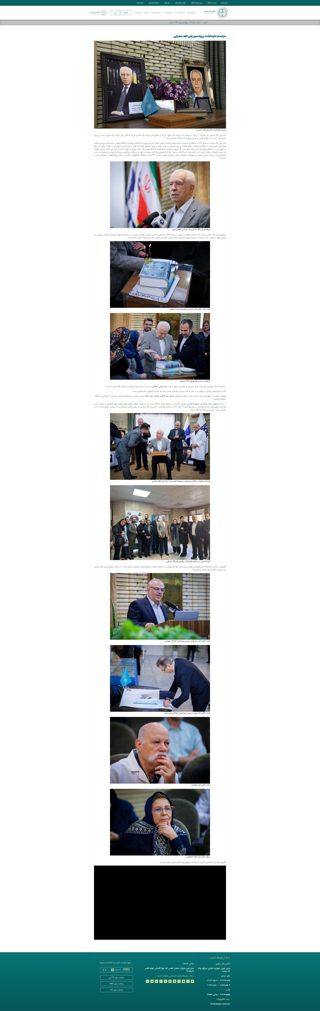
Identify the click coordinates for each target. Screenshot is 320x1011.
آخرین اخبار (224, 3)
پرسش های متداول (196, 3)
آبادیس (223, 567)
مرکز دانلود (167, 3)
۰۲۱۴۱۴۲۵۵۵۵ (224, 994)
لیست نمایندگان (211, 3)
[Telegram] (174, 981)
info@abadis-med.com (220, 1004)
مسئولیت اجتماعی (153, 3)
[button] (125, 12)
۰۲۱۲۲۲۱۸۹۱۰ (211, 985)
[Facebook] (192, 981)
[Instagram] (165, 981)
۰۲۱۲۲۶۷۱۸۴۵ (224, 980)
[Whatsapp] (179, 981)
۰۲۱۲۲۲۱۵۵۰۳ (224, 985)
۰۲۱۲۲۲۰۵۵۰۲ (211, 980)
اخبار (206, 22)
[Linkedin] (170, 981)
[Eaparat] (156, 981)
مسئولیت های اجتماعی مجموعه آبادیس (203, 404)
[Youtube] (183, 981)
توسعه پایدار (140, 3)
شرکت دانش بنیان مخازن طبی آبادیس (123, 404)
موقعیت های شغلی (180, 3)
